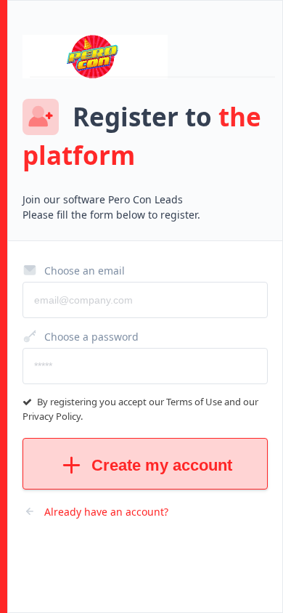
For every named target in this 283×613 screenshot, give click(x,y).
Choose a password (91, 337)
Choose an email (84, 270)
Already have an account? (106, 512)
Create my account (161, 465)
